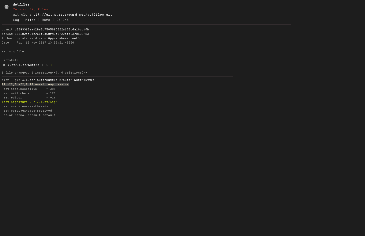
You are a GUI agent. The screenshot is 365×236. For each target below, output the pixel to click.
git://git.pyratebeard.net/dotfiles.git (73, 14)
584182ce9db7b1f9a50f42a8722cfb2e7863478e (52, 34)
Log (16, 20)
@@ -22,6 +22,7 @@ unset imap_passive (35, 84)
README (62, 20)
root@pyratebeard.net (59, 38)
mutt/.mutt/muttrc (23, 65)
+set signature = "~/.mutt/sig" (29, 102)
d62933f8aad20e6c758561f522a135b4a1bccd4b (52, 29)
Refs (46, 20)
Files (30, 20)
